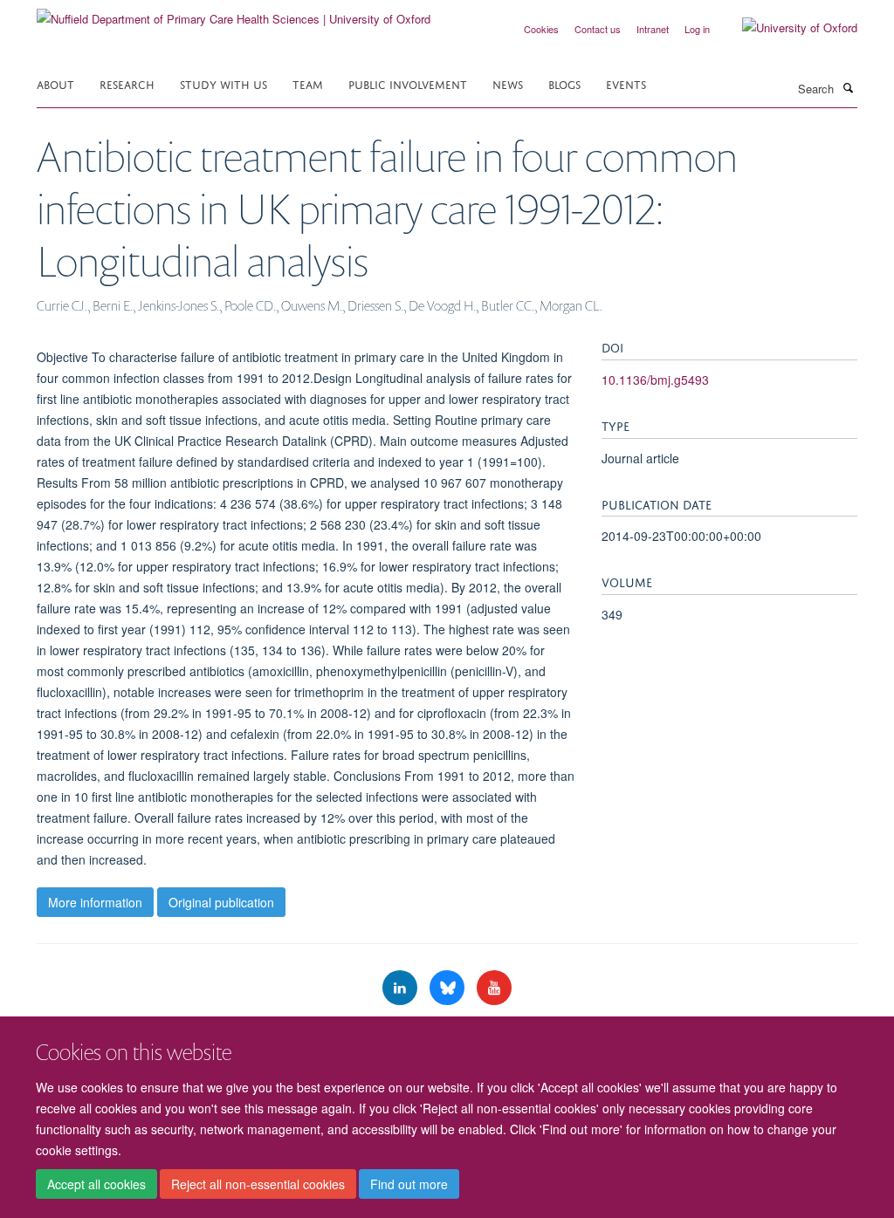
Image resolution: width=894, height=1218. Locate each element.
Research (127, 83)
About (55, 83)
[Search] (847, 87)
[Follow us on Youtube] (494, 988)
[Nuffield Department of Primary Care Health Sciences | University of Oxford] (233, 12)
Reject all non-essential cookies (258, 1184)
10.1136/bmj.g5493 (655, 379)
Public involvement (407, 83)
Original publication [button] (221, 902)
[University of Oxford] (786, 27)
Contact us (597, 29)
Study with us (223, 83)
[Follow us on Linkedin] (401, 988)
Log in (697, 29)
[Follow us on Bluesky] (449, 988)
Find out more (409, 1184)
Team (307, 83)
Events (626, 83)
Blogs (564, 83)
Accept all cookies (96, 1184)
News (507, 83)
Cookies (541, 29)
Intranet (652, 29)
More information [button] (95, 902)
